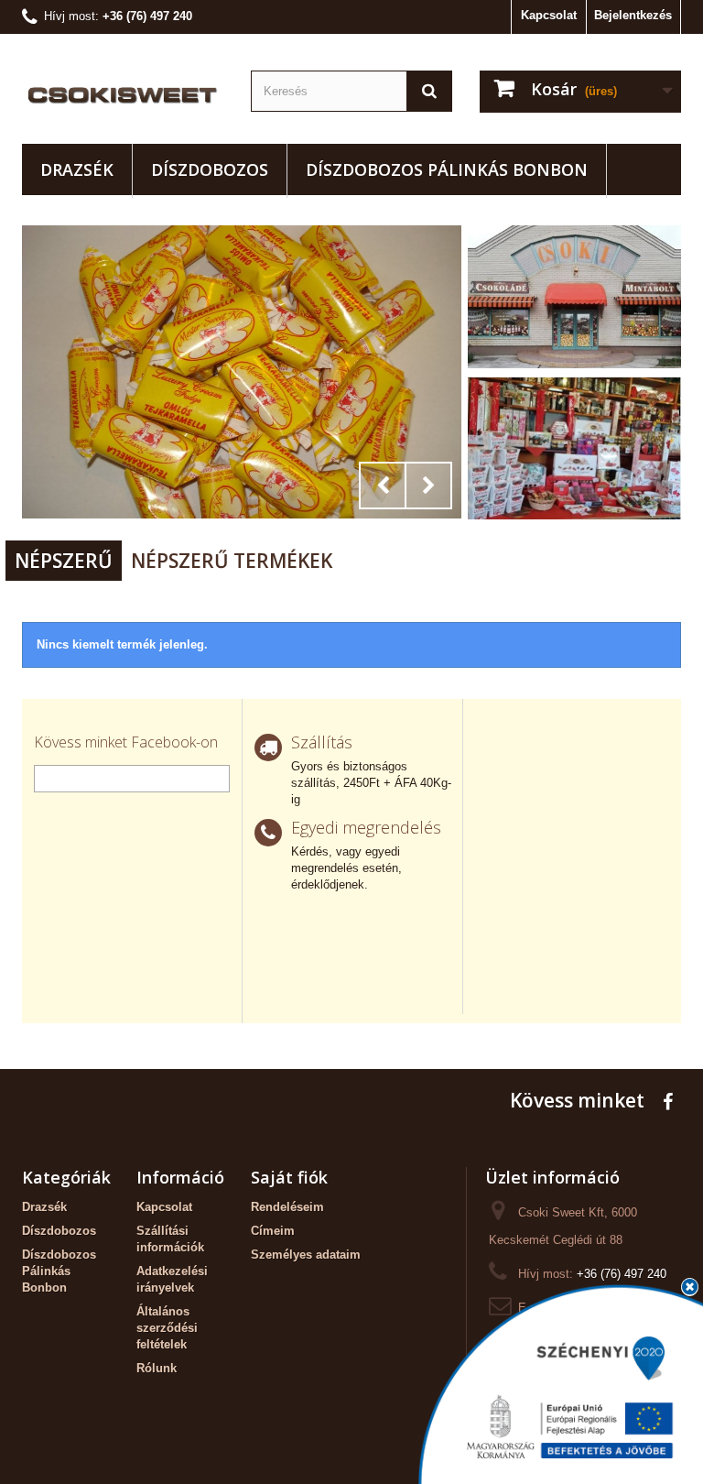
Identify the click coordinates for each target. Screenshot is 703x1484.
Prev (382, 485)
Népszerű (64, 560)
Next (428, 485)
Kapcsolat (549, 15)
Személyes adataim (306, 1254)
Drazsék (77, 169)
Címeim (273, 1231)
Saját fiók (289, 1177)
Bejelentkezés (633, 15)
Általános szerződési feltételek (167, 1327)
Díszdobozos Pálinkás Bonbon (447, 169)
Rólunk (156, 1368)
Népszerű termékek (231, 560)
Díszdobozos (209, 169)
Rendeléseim (287, 1207)
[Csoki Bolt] (122, 96)
